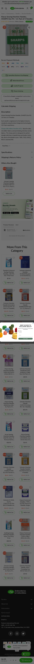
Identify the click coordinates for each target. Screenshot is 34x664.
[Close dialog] (33, 323)
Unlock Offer (25, 338)
